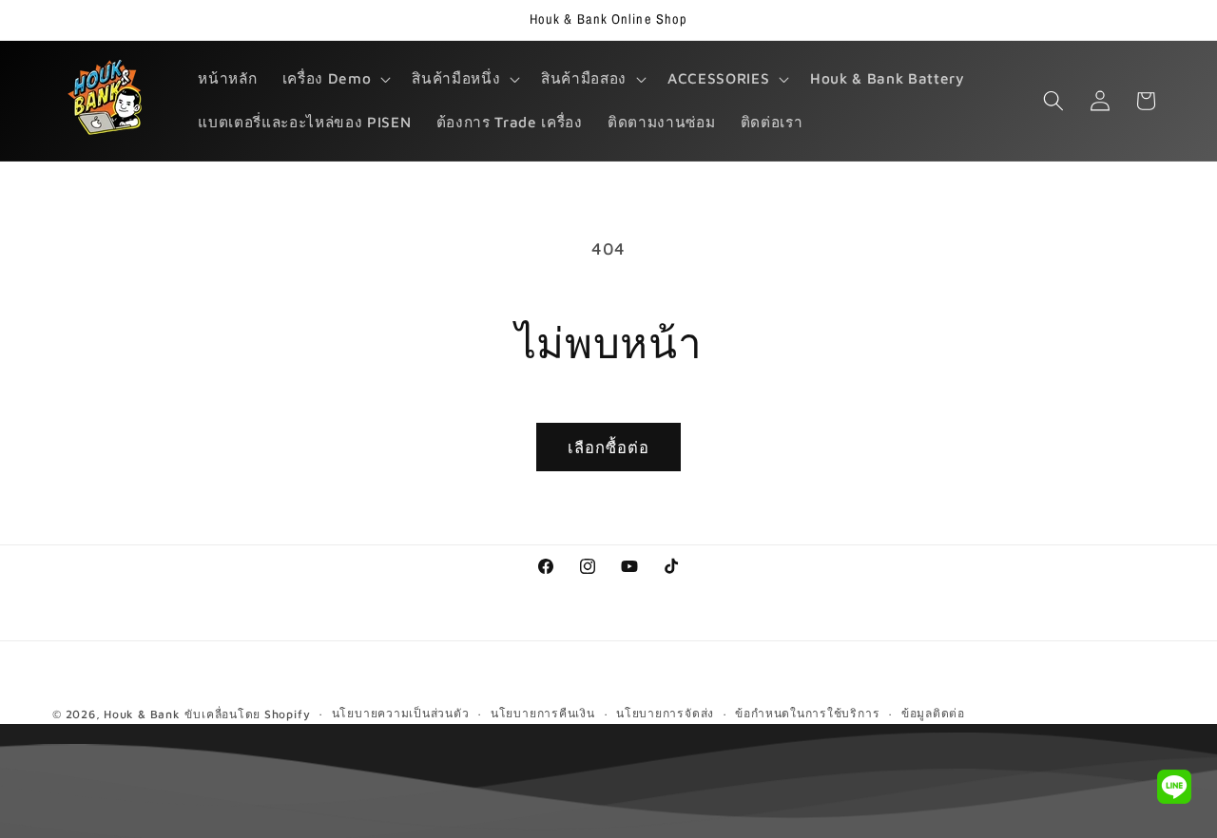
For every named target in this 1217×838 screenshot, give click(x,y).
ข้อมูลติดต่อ (933, 713)
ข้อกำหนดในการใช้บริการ (807, 713)
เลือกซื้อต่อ (609, 447)
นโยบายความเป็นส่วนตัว (401, 713)
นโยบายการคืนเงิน (543, 713)
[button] (334, 79)
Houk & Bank (142, 714)
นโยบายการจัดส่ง (665, 713)
